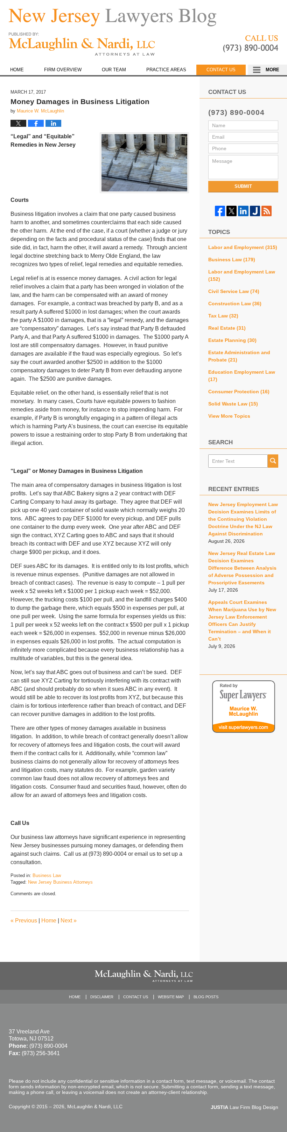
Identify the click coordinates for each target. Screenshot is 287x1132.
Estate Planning (232, 340)
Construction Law (234, 303)
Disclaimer (101, 997)
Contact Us (221, 69)
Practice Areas (166, 69)
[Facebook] (220, 211)
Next (69, 920)
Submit (243, 186)
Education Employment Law (241, 375)
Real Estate (227, 328)
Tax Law (223, 316)
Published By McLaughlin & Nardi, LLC (250, 44)
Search (273, 461)
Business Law (47, 875)
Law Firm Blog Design (244, 1107)
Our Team (114, 69)
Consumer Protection (239, 391)
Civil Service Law (233, 291)
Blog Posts (206, 997)
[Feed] (266, 211)
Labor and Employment (242, 247)
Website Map (171, 997)
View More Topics (229, 416)
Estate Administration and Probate (239, 356)
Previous (23, 920)
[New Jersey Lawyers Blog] (112, 17)
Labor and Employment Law (241, 275)
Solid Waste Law (233, 404)
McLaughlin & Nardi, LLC (94, 1106)
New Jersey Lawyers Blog (82, 44)
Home (17, 69)
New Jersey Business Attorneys (60, 882)
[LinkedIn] (243, 211)
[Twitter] (231, 211)
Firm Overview (63, 69)
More (272, 69)
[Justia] (255, 211)
